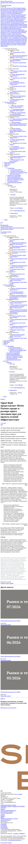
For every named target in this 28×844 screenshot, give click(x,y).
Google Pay (3, 12)
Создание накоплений (12, 12)
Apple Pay (22, 10)
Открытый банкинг (6, 820)
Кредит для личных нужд (7, 17)
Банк (2, 424)
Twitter (7, 583)
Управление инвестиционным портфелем (17, 82)
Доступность (4, 821)
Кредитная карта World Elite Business (10, 25)
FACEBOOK (4, 826)
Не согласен (4, 842)
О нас (9, 37)
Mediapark (22, 833)
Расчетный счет (5, 9)
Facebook (3, 583)
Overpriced (16, 833)
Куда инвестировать (17, 36)
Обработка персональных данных (9, 818)
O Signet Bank (15, 37)
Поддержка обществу (6, 43)
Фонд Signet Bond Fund (15, 13)
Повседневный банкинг (19, 8)
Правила (3, 816)
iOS (16, 794)
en (2, 222)
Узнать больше (19, 57)
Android (20, 794)
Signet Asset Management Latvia (15, 178)
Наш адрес (14, 44)
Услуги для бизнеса (9, 20)
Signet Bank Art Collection (7, 811)
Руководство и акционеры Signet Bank (10, 39)
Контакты (3, 44)
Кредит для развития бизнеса (8, 21)
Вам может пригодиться (20, 17)
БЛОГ (6, 46)
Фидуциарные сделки (6, 36)
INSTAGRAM (4, 828)
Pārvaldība (24, 37)
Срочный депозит (11, 16)
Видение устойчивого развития (18, 42)
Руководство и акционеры (14, 175)
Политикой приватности (15, 840)
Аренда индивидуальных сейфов (9, 19)
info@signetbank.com (19, 210)
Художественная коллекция (19, 43)
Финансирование (20, 16)
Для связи (19, 44)
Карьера (3, 809)
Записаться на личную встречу (16, 2)
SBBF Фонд (7, 164)
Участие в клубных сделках (8, 31)
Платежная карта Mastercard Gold (11, 10)
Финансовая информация (14, 40)
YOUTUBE (3, 825)
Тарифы (3, 814)
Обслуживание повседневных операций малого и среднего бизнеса (14, 26)
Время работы (14, 213)
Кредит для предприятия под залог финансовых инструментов (12, 23)
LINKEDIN (3, 824)
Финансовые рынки (6, 624)
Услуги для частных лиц (7, 8)
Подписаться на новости (7, 229)
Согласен (9, 842)
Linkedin (11, 583)
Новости (6, 37)
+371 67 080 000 (18, 208)
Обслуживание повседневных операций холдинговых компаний (11, 29)
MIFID (2, 817)
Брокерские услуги (5, 14)
